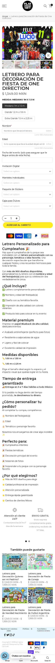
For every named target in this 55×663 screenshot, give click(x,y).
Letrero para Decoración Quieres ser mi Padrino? (12, 576)
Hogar (5, 16)
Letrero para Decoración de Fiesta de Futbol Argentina (39, 610)
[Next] (50, 43)
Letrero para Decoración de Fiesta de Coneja (39, 576)
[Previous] (4, 43)
